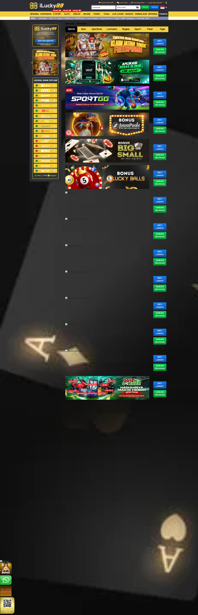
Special (71, 29)
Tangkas (129, 14)
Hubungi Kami (139, 2)
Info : (33, 18)
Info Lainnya (160, 42)
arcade (86, 14)
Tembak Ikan (141, 14)
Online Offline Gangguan (46, 175)
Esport (138, 29)
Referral (153, 14)
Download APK (107, 2)
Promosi (163, 14)
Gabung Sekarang (160, 51)
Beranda (34, 14)
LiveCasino (112, 29)
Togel (162, 29)
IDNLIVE (76, 14)
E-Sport (57, 14)
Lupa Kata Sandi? (155, 2)
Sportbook (45, 14)
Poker (97, 14)
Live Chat (123, 2)
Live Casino (118, 14)
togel (107, 14)
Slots (67, 14)
